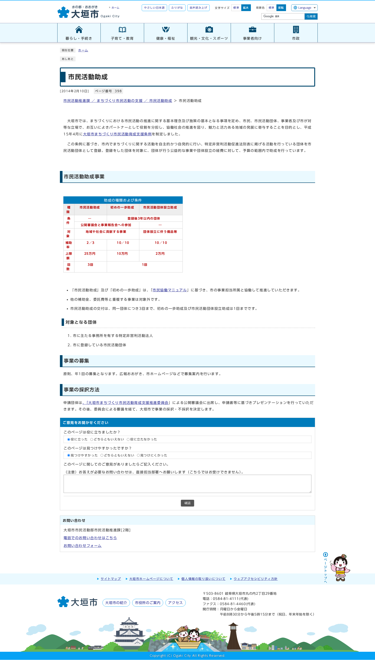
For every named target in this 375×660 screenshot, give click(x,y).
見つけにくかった (154, 455)
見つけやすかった (84, 455)
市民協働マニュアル (170, 290)
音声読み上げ (198, 7)
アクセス (175, 602)
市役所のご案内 (148, 602)
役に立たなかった (143, 439)
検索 (313, 16)
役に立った (79, 439)
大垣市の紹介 (116, 602)
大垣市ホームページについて (151, 578)
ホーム (83, 50)
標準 (236, 7)
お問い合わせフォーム (83, 545)
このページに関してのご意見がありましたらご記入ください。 (117, 464)
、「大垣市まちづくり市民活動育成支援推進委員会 (125, 402)
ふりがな (177, 7)
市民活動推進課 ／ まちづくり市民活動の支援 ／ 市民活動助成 (117, 100)
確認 (187, 503)
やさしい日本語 (154, 7)
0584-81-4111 (226, 598)
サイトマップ (111, 578)
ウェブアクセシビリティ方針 (256, 578)
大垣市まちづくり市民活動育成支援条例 (117, 134)
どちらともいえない (109, 439)
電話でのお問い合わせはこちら (90, 538)
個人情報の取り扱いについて (203, 578)
